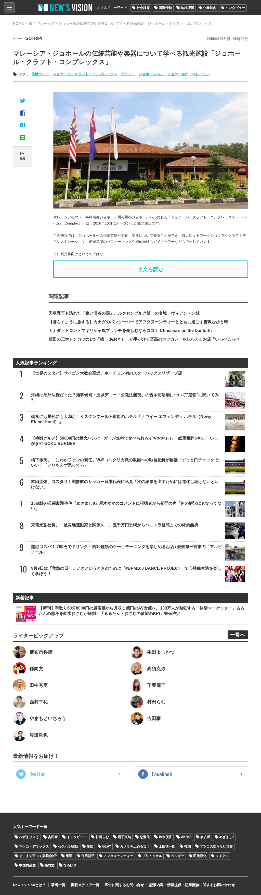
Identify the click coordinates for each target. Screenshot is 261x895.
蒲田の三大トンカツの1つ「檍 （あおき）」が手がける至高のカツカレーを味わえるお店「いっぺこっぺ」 (146, 339)
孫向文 (50, 865)
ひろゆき (70, 865)
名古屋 (205, 837)
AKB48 (186, 837)
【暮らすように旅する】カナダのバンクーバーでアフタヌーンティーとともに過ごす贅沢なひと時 (138, 322)
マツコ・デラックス (34, 846)
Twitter (37, 774)
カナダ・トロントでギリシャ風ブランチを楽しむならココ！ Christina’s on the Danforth (130, 330)
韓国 (187, 846)
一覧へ (237, 635)
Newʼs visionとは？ (29, 885)
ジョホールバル (151, 74)
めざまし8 (226, 837)
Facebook (162, 774)
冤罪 (69, 856)
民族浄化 (199, 856)
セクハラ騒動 (68, 846)
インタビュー (235, 8)
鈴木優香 (165, 837)
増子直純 (124, 837)
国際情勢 (165, 8)
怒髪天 (145, 837)
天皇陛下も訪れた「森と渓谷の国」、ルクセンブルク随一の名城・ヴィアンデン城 (124, 313)
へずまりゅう (29, 837)
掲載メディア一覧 (85, 885)
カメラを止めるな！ (135, 846)
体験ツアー (40, 74)
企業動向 (209, 8)
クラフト (128, 74)
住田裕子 (88, 856)
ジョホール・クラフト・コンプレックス (85, 74)
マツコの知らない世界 (216, 846)
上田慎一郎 (167, 846)
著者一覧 (58, 885)
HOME (18, 23)
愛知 (90, 846)
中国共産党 (27, 865)
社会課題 (143, 8)
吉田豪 (53, 837)
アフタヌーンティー (118, 856)
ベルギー (177, 856)
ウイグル (222, 856)
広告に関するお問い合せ (124, 885)
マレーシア (201, 74)
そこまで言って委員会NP (38, 856)
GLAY (106, 846)
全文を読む (150, 269)
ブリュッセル (152, 856)
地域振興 (187, 8)
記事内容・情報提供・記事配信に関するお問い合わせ (192, 885)
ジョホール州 (178, 74)
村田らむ (102, 837)
